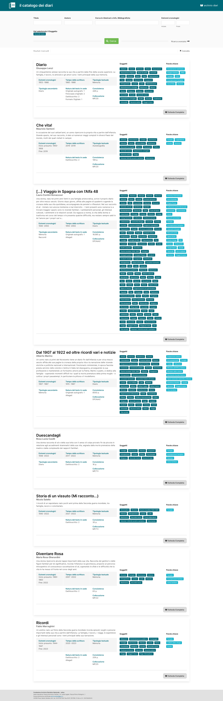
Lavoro (135, 84)
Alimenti (149, 196)
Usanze (139, 322)
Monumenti (134, 277)
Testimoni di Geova (127, 650)
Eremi (138, 76)
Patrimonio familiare (127, 296)
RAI (180, 240)
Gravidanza (137, 247)
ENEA (182, 72)
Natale (158, 277)
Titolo (36, 18)
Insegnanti (148, 80)
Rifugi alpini (134, 307)
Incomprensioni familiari (175, 579)
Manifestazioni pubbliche (129, 270)
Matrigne (170, 458)
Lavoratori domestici (152, 262)
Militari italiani (154, 386)
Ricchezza (124, 307)
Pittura (123, 397)
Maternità (143, 270)
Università (124, 102)
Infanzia (123, 143)
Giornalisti (132, 244)
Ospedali (123, 292)
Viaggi (136, 154)
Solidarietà (124, 314)
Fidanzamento (153, 76)
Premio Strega (171, 240)
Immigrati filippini (140, 255)
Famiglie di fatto (134, 240)
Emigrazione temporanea (129, 364)
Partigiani (138, 292)
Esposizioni (152, 236)
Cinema (142, 214)
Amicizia (140, 69)
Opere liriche (171, 236)
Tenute (181, 247)
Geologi (129, 80)
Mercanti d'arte (172, 233)
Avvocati (156, 203)
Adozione (124, 196)
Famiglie (123, 240)
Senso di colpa (147, 458)
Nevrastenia (146, 281)
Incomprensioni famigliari (175, 80)
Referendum (144, 303)
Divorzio (130, 76)
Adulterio (123, 69)
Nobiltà (129, 285)
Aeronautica (125, 510)
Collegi (159, 214)
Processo (150, 299)
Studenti (123, 405)
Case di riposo (154, 210)
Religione (131, 91)
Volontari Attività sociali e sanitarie (132, 158)
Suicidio (147, 314)
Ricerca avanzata (179, 41)
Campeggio (153, 639)
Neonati (136, 281)
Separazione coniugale (128, 98)
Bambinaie (137, 207)
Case (145, 210)
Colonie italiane (145, 360)
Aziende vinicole (126, 207)
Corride (157, 221)
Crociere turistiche (135, 225)
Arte (130, 203)
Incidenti (151, 255)
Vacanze (180, 84)
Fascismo (155, 364)
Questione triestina (173, 382)
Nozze (123, 91)
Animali (138, 199)
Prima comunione (138, 299)
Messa (130, 273)
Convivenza (181, 210)
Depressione (125, 229)
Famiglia (170, 76)
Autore (67, 18)
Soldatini (152, 401)
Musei (143, 277)
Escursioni (142, 236)
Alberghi (141, 196)
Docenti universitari (173, 218)
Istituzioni (178, 364)
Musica (150, 277)
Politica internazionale (143, 397)
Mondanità (124, 277)
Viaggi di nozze (181, 255)
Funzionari (124, 368)
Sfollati (144, 311)
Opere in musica (126, 288)
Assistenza (140, 356)
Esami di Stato (144, 364)
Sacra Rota (170, 84)
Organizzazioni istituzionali (129, 394)
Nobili (122, 285)
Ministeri (123, 390)
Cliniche (151, 214)
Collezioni (137, 218)
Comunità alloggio (137, 221)
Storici (133, 314)
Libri (129, 266)
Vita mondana (171, 390)
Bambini (147, 207)
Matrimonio (144, 87)
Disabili (134, 229)
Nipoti (155, 281)
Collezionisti (125, 221)
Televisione (124, 318)
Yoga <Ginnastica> (146, 654)
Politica (156, 147)
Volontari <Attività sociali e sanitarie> (143, 329)
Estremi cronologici (170, 18)
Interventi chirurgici (173, 229)
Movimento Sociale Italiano (176, 375)
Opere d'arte (153, 285)
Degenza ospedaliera (151, 225)
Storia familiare (172, 462)
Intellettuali (147, 259)
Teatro (155, 314)
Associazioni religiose (128, 72)
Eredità (134, 236)
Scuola (169, 143)
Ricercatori (149, 91)
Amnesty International (174, 196)
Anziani (123, 203)
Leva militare (140, 143)
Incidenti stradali (126, 259)
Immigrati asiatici (126, 255)
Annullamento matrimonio (175, 69)
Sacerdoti (124, 95)
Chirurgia (134, 214)
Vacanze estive (135, 102)
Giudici (159, 244)
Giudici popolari (126, 247)
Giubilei (151, 244)
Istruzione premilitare (139, 375)
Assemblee (137, 203)
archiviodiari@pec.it (57, 696)
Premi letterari (125, 299)
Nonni (139, 147)
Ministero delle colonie (174, 371)
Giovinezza (138, 80)
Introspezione (125, 84)
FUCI (177, 76)
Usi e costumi (180, 251)
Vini (154, 325)
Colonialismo (125, 360)
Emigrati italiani (149, 233)
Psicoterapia (151, 454)
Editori (123, 233)
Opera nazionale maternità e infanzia (179, 379)
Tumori (150, 318)
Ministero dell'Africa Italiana (176, 368)
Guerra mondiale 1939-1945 (130, 251)
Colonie (134, 360)
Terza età (170, 251)
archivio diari (211, 5)
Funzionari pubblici (137, 368)
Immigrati (145, 251)
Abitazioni (124, 639)
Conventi (153, 72)
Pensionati (147, 147)
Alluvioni (158, 196)
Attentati (147, 203)
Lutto (141, 84)
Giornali (148, 368)
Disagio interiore (172, 72)
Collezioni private (149, 218)
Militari (137, 273)
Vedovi (145, 408)
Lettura (123, 266)
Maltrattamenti (151, 84)
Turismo (158, 318)
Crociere (123, 225)
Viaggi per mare (145, 325)
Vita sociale (124, 329)
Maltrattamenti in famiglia (129, 87)
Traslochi (142, 318)
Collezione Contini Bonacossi (176, 207)
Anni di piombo (172, 199)
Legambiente (180, 139)
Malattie (143, 266)
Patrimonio (154, 292)
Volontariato (150, 158)
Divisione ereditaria (146, 229)
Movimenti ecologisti (127, 147)
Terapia (133, 318)
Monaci (153, 87)
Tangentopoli (171, 247)
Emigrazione (125, 236)
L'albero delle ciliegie (174, 643)
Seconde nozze (39, 34)
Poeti (138, 296)
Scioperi (153, 307)
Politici (155, 397)
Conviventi (170, 210)
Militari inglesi (142, 386)
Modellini (132, 390)
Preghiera (154, 296)
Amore (148, 69)
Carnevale (137, 210)
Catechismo (124, 214)
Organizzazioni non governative (144, 288)
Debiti (123, 76)
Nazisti (129, 281)
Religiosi (140, 91)
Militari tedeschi (148, 273)
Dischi (169, 214)
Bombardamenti (126, 210)
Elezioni (130, 233)
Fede (144, 76)
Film (156, 240)
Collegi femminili (126, 218)
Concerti (149, 221)
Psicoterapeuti (125, 303)
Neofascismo (142, 390)
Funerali (123, 244)
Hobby (169, 364)
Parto (146, 292)
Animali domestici (150, 199)
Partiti (143, 394)
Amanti (132, 69)
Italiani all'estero (138, 262)
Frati (122, 80)
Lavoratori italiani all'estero (145, 379)
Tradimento (157, 98)
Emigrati (138, 233)
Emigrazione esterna (173, 356)
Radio (135, 303)
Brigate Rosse (171, 203)
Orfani (142, 454)
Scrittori (123, 311)
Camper (143, 139)
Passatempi (152, 394)
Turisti (123, 322)
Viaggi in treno (148, 102)
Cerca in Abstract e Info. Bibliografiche (112, 18)
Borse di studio (142, 72)
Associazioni (157, 69)
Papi (130, 292)
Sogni (151, 311)
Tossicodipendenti (150, 517)
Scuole (132, 95)
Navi (122, 281)
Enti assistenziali (172, 360)
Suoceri (148, 98)
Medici (123, 273)
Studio (141, 98)
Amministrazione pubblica (138, 639)
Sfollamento (179, 244)
